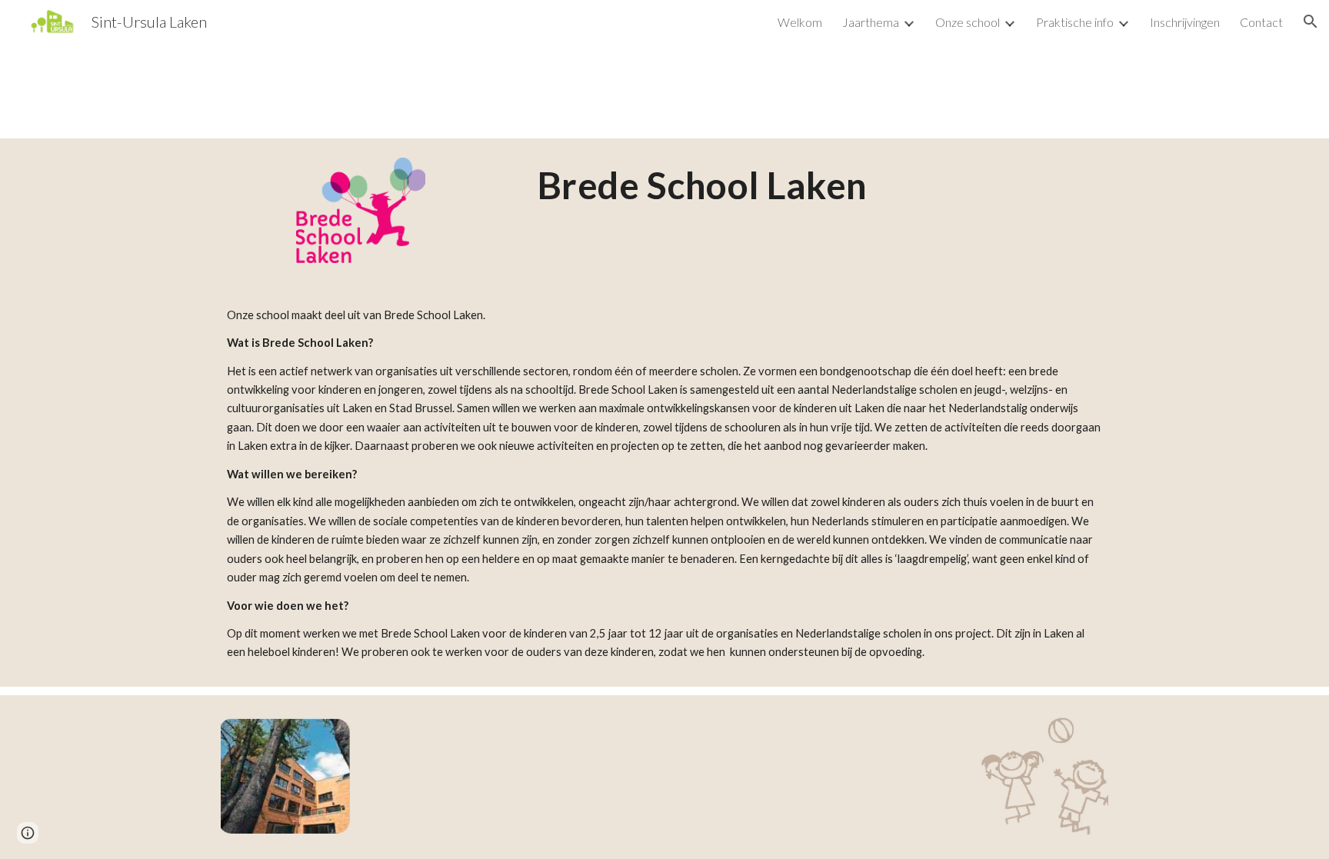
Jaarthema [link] (870, 22)
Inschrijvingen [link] (1185, 22)
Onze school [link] (967, 22)
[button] (1310, 21)
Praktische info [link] (1075, 22)
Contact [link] (1261, 22)
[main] (702, 185)
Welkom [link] (800, 22)
